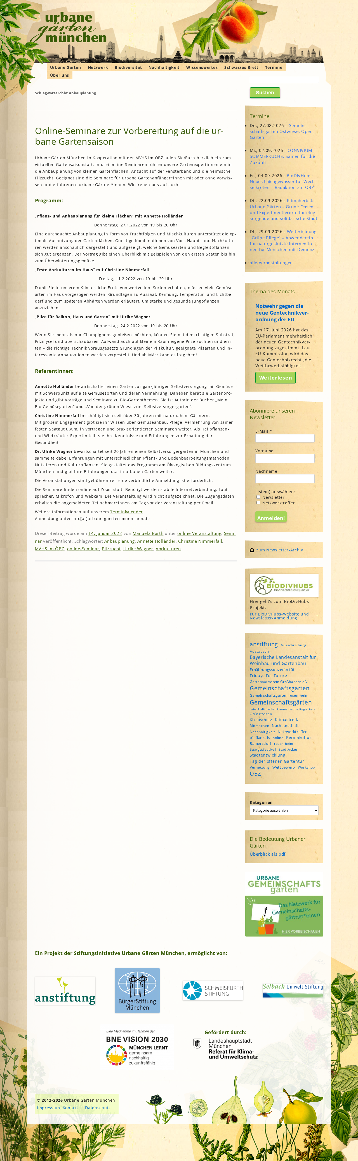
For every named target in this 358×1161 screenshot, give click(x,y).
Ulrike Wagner (138, 548)
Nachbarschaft (285, 725)
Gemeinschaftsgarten (279, 688)
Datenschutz (98, 1107)
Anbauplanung (119, 541)
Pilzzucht (111, 548)
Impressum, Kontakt (57, 1107)
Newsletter (273, 497)
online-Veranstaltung (199, 533)
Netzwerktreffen (278, 502)
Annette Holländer (156, 541)
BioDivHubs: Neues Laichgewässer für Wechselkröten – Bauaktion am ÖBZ (283, 181)
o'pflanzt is (260, 737)
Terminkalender (126, 511)
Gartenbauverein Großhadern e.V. (279, 681)
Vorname (264, 450)
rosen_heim (283, 744)
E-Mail (263, 431)
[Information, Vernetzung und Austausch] (68, 28)
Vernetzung (260, 767)
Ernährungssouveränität (272, 669)
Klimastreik (286, 719)
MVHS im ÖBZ (50, 548)
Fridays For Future (268, 675)
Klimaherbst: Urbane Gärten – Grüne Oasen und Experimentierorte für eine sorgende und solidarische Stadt (283, 209)
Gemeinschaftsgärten (281, 702)
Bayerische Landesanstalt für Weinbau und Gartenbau (283, 660)
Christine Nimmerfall (200, 541)
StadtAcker (288, 749)
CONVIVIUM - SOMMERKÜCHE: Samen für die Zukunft (282, 156)
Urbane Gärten (65, 67)
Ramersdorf (260, 743)
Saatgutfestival (263, 749)
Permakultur (299, 737)
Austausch (259, 651)
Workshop (306, 767)
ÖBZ (255, 773)
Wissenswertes (202, 67)
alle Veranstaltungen (271, 262)
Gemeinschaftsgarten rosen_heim (279, 695)
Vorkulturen (168, 548)
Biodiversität (128, 67)
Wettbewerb (283, 767)
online (278, 737)
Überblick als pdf (268, 854)
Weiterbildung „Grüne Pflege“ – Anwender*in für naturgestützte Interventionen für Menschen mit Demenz (283, 240)
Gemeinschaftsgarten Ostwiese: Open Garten (281, 131)
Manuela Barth (148, 533)
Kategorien (261, 802)
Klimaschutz (261, 719)
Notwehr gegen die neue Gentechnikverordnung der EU (282, 313)
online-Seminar (83, 548)
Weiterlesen (275, 377)
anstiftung (264, 644)
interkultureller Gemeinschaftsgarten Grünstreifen (282, 711)
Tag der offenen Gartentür (277, 761)
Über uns (59, 75)
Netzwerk (98, 67)
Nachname (266, 471)
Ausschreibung (294, 645)
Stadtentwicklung (267, 755)
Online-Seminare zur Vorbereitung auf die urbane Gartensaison (129, 136)
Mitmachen (259, 725)
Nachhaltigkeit (164, 67)
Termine (273, 67)
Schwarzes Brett (241, 67)
